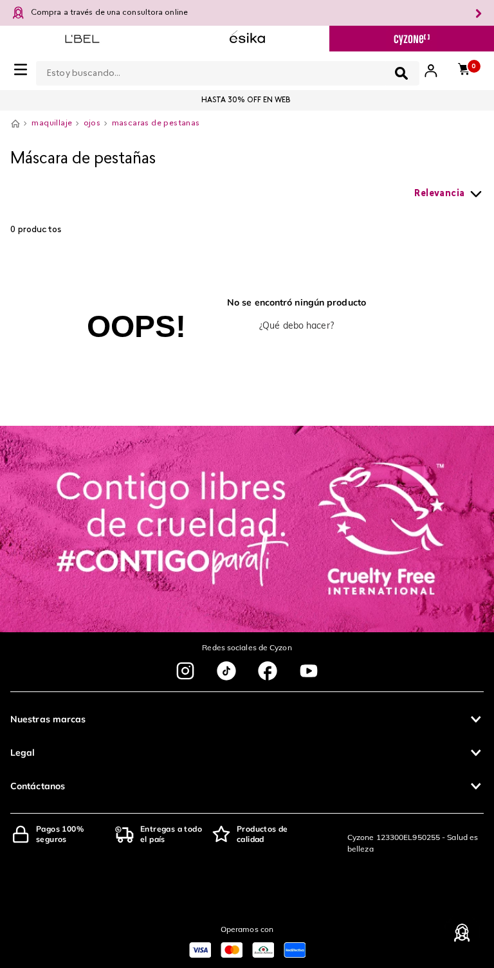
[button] (247, 719)
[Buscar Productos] (401, 73)
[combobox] (227, 71)
